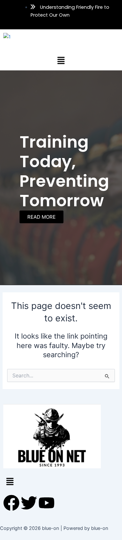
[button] (60, 60)
